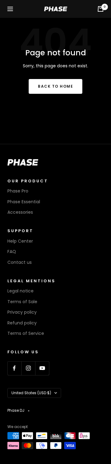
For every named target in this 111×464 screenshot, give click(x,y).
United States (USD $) (31, 392)
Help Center (20, 241)
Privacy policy (22, 312)
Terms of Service (25, 333)
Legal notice (20, 291)
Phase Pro (17, 191)
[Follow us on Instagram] (28, 368)
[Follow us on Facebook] (14, 368)
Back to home (55, 86)
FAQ (11, 251)
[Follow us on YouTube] (42, 368)
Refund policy (22, 323)
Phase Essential (23, 202)
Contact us (19, 262)
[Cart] (100, 9)
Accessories (20, 212)
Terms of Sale (22, 302)
